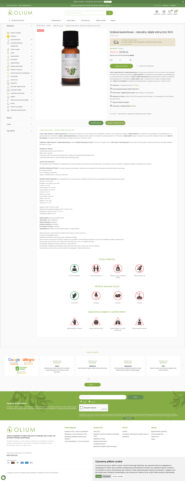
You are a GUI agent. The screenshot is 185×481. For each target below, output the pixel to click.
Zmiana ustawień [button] (117, 476)
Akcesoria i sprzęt (16, 90)
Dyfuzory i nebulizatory (18, 86)
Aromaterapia (15, 56)
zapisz (85, 402)
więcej (137, 85)
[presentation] (3, 366)
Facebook (166, 5)
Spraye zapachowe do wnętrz (20, 100)
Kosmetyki (14, 83)
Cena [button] (9, 124)
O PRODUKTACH (56, 20)
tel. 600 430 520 (12, 5)
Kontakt (124, 431)
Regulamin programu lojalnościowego (105, 446)
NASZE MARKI (71, 20)
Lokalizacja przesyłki (99, 444)
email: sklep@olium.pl (24, 5)
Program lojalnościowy (18, 110)
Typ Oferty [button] (11, 131)
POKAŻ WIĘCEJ (129, 418)
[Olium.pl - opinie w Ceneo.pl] (21, 370)
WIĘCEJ (107, 2)
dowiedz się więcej (126, 44)
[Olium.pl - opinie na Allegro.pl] (29, 361)
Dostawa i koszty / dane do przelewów (76, 431)
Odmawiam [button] (106, 476)
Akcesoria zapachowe (17, 93)
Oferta (153, 439)
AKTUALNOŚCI (85, 20)
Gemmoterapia (15, 63)
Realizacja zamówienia (100, 441)
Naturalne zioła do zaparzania (20, 73)
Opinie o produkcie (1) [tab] (115, 123)
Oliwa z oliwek (15, 49)
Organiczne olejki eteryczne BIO (137, 114)
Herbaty (13, 96)
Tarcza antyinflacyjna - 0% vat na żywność (77, 441)
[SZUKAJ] (109, 13)
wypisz (93, 402)
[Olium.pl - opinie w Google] (14, 361)
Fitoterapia (14, 59)
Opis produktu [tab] (95, 123)
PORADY (113, 20)
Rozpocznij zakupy (18, 20)
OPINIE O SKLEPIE (101, 20)
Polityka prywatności (157, 434)
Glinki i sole (14, 80)
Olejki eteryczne (15, 39)
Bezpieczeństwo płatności (159, 431)
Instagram (173, 5)
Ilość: (111, 60)
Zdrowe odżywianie (17, 66)
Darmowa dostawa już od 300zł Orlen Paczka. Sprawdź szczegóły (91, 5)
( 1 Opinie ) (120, 48)
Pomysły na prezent (17, 107)
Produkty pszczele (16, 69)
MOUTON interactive (52, 473)
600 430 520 (12, 455)
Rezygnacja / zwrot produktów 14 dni (76, 434)
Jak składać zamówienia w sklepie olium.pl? (135, 434)
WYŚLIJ (135, 397)
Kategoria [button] (10, 26)
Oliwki (12, 53)
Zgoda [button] (98, 476)
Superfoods (14, 76)
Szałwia (149, 114)
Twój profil (96, 431)
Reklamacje (125, 436)
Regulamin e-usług (99, 439)
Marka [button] (9, 118)
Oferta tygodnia (16, 33)
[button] (156, 12)
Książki (13, 103)
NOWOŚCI (13, 36)
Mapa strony (155, 436)
